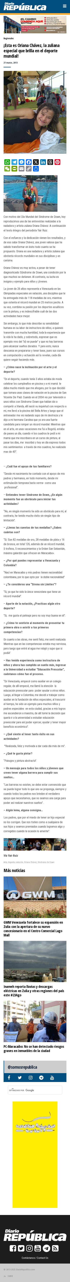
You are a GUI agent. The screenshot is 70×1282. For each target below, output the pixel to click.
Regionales (9, 38)
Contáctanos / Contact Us (35, 1257)
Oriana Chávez (30, 862)
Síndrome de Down (46, 862)
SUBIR (10, 1276)
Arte (5, 862)
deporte (11, 862)
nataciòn (19, 862)
